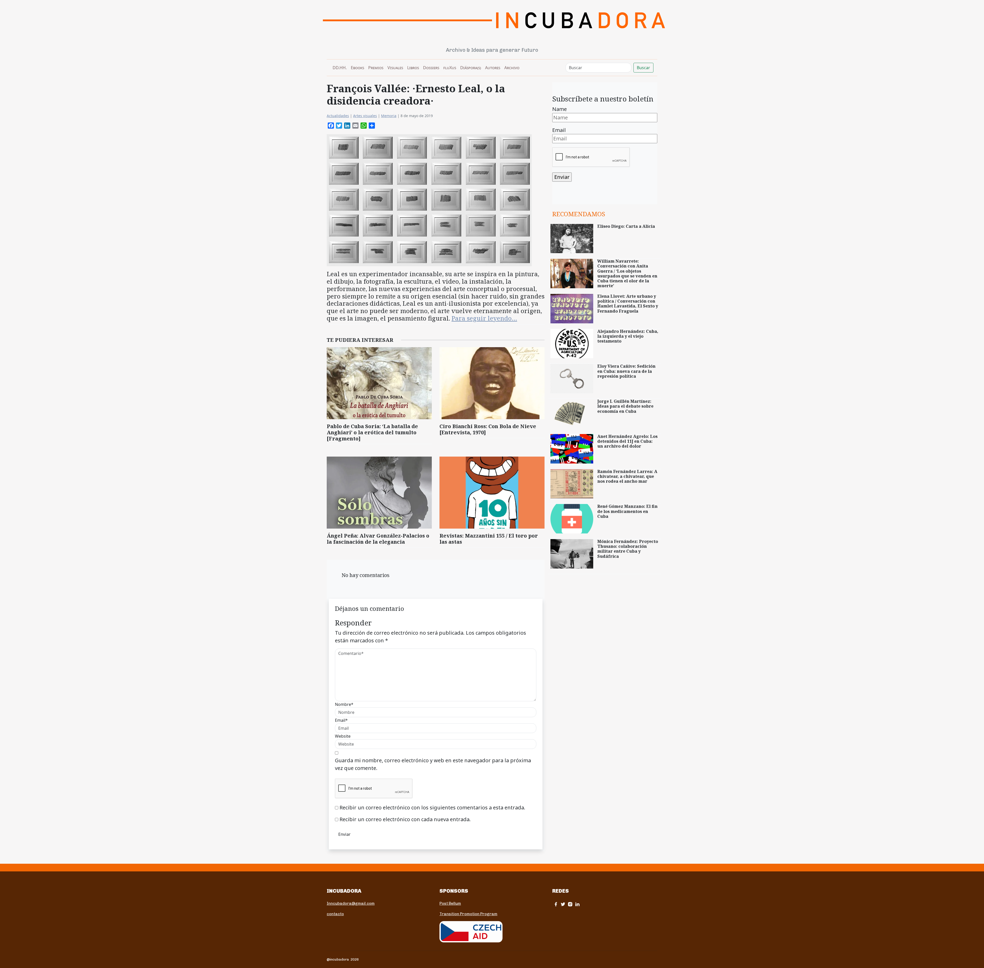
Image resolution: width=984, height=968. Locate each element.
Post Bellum (450, 903)
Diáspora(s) (470, 67)
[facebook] (555, 904)
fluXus (449, 67)
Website (343, 736)
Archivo (511, 67)
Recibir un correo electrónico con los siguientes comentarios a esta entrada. (432, 807)
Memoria (388, 115)
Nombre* (344, 704)
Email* (341, 720)
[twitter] (563, 904)
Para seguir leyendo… (484, 318)
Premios (375, 67)
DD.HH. (340, 67)
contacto (335, 914)
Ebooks (357, 67)
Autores (492, 67)
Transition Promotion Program (468, 914)
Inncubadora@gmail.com (351, 903)
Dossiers (431, 67)
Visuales (395, 67)
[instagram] (570, 904)
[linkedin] (577, 904)
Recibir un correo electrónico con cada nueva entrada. (405, 819)
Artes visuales (365, 115)
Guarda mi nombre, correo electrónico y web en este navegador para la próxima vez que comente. (433, 764)
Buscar (643, 67)
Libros (413, 67)
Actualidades (338, 115)
